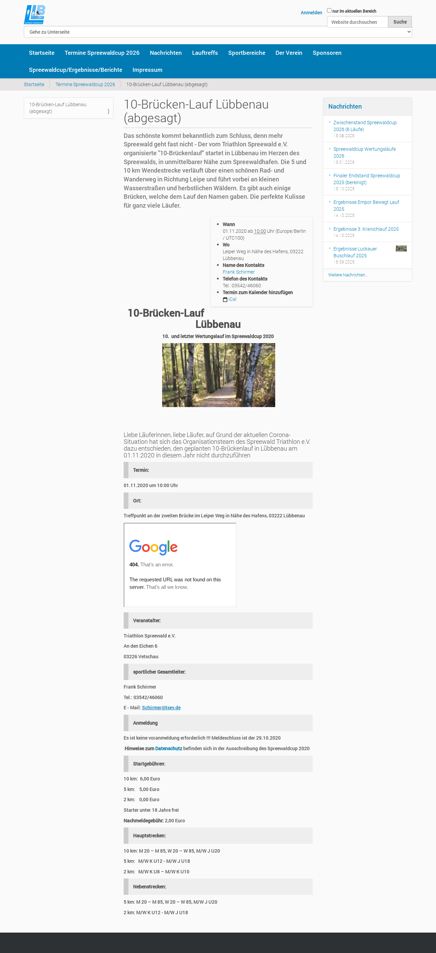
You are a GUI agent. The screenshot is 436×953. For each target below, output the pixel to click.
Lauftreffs (205, 52)
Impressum (147, 70)
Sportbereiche (246, 52)
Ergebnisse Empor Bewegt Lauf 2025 (366, 205)
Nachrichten (166, 52)
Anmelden (311, 12)
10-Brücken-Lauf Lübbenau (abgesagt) (58, 107)
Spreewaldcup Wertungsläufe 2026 (364, 152)
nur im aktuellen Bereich (354, 11)
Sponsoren (327, 52)
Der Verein (289, 52)
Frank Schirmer (239, 272)
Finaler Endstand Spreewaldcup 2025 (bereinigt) (366, 178)
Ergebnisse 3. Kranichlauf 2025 (366, 229)
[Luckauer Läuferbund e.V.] (34, 14)
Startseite (41, 52)
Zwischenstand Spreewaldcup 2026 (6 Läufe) (365, 125)
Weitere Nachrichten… (348, 274)
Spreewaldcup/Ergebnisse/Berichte (75, 70)
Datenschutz (168, 748)
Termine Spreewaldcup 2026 (102, 52)
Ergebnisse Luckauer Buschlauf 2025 (355, 252)
